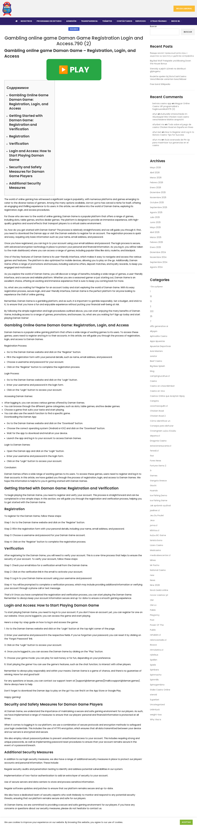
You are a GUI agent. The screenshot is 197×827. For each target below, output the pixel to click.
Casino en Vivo (157, 391)
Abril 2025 (155, 232)
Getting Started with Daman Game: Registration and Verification (26, 122)
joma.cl (153, 525)
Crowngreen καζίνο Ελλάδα (163, 430)
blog (152, 371)
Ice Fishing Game (158, 500)
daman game (93, 202)
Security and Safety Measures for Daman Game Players (26, 171)
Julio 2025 (155, 217)
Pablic (153, 610)
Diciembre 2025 (158, 192)
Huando (74, 29)
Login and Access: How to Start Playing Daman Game (30, 155)
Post (152, 619)
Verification (19, 143)
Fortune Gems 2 (158, 465)
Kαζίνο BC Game (158, 535)
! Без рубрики (156, 286)
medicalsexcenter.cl (160, 555)
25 (151, 316)
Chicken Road (157, 410)
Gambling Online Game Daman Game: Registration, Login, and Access (28, 102)
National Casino (158, 570)
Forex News (155, 460)
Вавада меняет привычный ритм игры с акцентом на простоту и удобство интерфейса (172, 54)
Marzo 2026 (156, 177)
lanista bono (156, 540)
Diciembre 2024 (158, 252)
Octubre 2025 (157, 202)
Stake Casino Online (160, 689)
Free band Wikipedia (160, 84)
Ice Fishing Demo (158, 495)
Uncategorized (157, 704)
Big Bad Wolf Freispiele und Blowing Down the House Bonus (170, 62)
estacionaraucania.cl (160, 445)
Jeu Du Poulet (157, 515)
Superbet (154, 699)
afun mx (156, 139)
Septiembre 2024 (158, 262)
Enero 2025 (155, 247)
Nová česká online (159, 590)
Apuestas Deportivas (160, 346)
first (152, 455)
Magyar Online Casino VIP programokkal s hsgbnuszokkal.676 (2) (171, 106)
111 (151, 296)
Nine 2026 (155, 585)
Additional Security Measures (25, 185)
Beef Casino (156, 361)
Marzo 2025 (155, 237)
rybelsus (154, 654)
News (152, 580)
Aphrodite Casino (158, 336)
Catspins (154, 400)
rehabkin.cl (155, 634)
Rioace (153, 644)
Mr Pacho (154, 565)
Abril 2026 (155, 172)
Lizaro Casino (156, 545)
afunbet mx (158, 124)
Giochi (153, 485)
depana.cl (155, 435)
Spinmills (154, 679)
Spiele (153, 664)
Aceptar (186, 822)
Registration (19, 136)
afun (154, 114)
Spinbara (154, 669)
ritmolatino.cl (156, 649)
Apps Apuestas (157, 341)
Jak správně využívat (160, 505)
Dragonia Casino (158, 440)
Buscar (153, 26)
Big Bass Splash (157, 366)
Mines (153, 560)
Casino (153, 381)
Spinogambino (157, 684)
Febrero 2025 (156, 242)
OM (151, 600)
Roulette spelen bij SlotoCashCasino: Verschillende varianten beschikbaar (168, 78)
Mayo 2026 (155, 167)
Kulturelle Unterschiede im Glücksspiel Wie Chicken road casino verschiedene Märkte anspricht (170, 117)
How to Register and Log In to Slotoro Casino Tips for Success (173, 133)
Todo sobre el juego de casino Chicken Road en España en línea (172, 126)
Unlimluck (155, 709)
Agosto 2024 (156, 267)
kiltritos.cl (154, 530)
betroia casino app (161, 103)
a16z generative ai (159, 326)
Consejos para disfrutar (161, 425)
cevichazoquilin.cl (159, 406)
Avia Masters (156, 351)
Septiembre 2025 (158, 207)
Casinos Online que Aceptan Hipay (167, 396)
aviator (153, 356)
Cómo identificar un (160, 420)
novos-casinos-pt (159, 595)
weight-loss (156, 714)
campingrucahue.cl (160, 376)
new (152, 575)
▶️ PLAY (74, 69)
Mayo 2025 (155, 227)
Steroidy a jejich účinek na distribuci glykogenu (168, 70)
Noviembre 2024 (158, 257)
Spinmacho (156, 674)
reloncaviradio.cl (158, 639)
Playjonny (155, 615)
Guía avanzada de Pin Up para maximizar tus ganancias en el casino (171, 142)
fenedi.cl (154, 450)
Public (153, 629)
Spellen (153, 659)
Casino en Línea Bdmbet (162, 386)
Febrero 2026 (156, 182)
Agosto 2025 (156, 212)
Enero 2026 (155, 187)
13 (151, 301)
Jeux (152, 520)
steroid (153, 694)
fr (151, 470)
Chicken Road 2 (158, 415)
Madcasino (155, 550)
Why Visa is (155, 719)
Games (153, 475)
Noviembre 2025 (158, 197)
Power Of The (157, 625)
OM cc (153, 605)
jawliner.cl (155, 510)
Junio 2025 (155, 222)
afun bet (156, 132)
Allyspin (153, 331)
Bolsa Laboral (184, 8)
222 (151, 311)
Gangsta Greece (158, 480)
